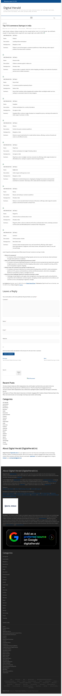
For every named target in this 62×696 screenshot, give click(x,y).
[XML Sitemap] (54, 494)
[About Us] (5, 493)
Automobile (5, 404)
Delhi (4, 411)
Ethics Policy (6, 656)
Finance (5, 416)
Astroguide (5, 402)
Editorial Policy (6, 653)
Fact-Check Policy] (45, 493)
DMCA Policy (6, 652)
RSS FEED (5, 669)
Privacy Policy (6, 628)
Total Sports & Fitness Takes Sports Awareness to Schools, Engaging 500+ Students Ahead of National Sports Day (31, 393)
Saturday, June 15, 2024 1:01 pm (10, 28)
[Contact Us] (11, 493)
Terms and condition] (42, 494)
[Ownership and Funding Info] (15, 494)
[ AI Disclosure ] (42, 518)
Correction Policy (7, 648)
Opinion (5, 433)
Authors (5, 637)
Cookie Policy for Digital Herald (10, 647)
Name (4, 321)
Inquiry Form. (48, 484)
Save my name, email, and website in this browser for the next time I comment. (22, 350)
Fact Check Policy (7, 658)
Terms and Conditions (8, 671)
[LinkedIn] (11, 489)
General (5, 418)
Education (5, 412)
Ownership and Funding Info (9, 666)
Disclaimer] (34, 494)
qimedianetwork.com (48, 479)
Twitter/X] (17, 489)
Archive (4, 636)
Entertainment (6, 414)
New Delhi (43, 28)
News (4, 431)
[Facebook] (5, 489)
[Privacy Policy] (29, 493)
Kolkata (5, 426)
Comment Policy (7, 642)
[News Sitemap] (6, 496)
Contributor (5, 672)
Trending (5, 444)
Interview (5, 425)
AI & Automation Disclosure (9, 634)
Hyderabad (5, 421)
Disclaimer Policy (7, 650)
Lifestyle (5, 428)
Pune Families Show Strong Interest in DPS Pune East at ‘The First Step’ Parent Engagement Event (27, 387)
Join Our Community (8, 664)
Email (4, 330)
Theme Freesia (18, 690)
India (4, 423)
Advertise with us (7, 631)
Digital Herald (12, 7)
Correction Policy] (20, 493)
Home (4, 626)
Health (4, 419)
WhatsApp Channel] (25, 489)
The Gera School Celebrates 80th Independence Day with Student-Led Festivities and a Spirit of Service (28, 386)
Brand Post (5, 407)
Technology (5, 440)
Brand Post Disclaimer (8, 639)
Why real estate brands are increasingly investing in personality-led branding (22, 394)
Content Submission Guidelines (10, 645)
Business (5, 409)
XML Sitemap (31, 687)
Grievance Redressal (7, 661)
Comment (5, 299)
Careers (4, 641)
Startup (5, 23)
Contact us (5, 644)
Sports (4, 437)
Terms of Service (10, 524)
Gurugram (35, 28)
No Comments (22, 28)
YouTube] (33, 489)
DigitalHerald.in (14, 452)
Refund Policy (6, 668)
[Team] (49, 494)
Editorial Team (6, 655)
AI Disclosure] (26, 494)
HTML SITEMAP (6, 663)
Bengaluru (30, 28)
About (4, 629)
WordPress (23, 690)
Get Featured (6, 660)
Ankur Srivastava (52, 481)
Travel (4, 442)
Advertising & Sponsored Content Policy (12, 633)
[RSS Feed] (13, 496)
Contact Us (22, 484)
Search (4, 370)
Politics (4, 435)
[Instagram (38, 489)
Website (5, 338)
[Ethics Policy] (36, 493)
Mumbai (39, 28)
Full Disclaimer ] (20, 524)
